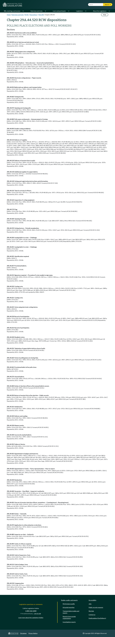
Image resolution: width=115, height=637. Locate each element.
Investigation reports (69, 622)
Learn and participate (59, 11)
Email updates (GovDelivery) (97, 618)
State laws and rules (37, 11)
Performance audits (69, 604)
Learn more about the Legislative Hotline (30, 617)
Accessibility (92, 600)
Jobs (90, 604)
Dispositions (33, 15)
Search (107, 4)
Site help (91, 611)
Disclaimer (23, 633)
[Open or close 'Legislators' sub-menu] (85, 11)
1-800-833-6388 (37, 613)
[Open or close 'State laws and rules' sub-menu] (45, 11)
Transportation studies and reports (71, 612)
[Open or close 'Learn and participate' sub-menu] (68, 11)
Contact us (92, 614)
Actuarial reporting (68, 607)
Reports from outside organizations (69, 617)
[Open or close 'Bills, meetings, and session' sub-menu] (23, 11)
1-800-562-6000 (30, 611)
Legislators (79, 11)
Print (104, 14)
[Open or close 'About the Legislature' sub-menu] (109, 11)
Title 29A (41, 15)
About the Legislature (99, 11)
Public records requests (96, 607)
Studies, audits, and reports (69, 600)
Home (9, 15)
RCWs (27, 15)
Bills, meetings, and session (12, 11)
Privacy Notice (32, 633)
